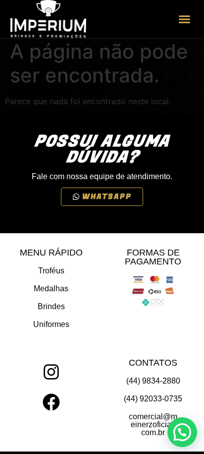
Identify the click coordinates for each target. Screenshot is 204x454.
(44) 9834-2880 (153, 381)
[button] (184, 19)
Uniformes (51, 324)
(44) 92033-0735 (153, 398)
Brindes (51, 306)
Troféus (51, 270)
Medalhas (51, 288)
